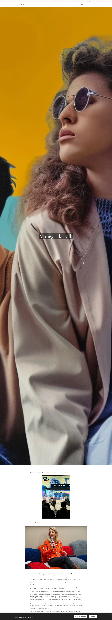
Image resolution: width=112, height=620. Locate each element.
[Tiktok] (89, 1)
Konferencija (65, 472)
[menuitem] (74, 4)
